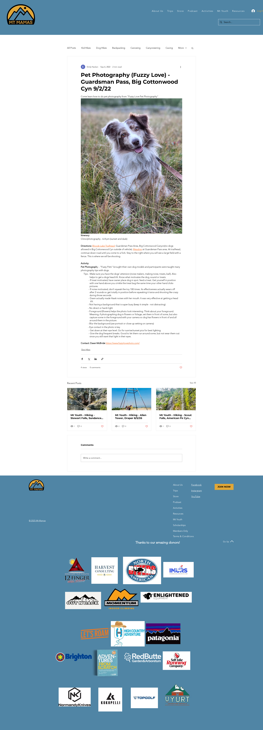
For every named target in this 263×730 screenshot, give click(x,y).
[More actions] (180, 66)
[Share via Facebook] (82, 359)
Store (175, 496)
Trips (175, 490)
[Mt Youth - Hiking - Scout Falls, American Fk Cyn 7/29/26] (176, 399)
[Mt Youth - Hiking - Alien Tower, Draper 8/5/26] (131, 399)
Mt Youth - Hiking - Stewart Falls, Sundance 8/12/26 (86, 417)
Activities (177, 508)
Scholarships (179, 525)
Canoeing (135, 48)
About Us (178, 484)
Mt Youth (177, 519)
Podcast (177, 502)
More (181, 48)
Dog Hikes (101, 48)
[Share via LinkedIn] (95, 359)
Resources (178, 513)
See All (193, 383)
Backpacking (118, 48)
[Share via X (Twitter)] (89, 359)
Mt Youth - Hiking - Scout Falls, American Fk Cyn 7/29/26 (175, 417)
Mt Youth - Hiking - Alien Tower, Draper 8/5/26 (130, 417)
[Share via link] (102, 359)
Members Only (179, 531)
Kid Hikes (86, 48)
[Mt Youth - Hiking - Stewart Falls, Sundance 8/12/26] (87, 399)
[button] (157, 11)
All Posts (71, 48)
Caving (169, 48)
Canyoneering (153, 48)
